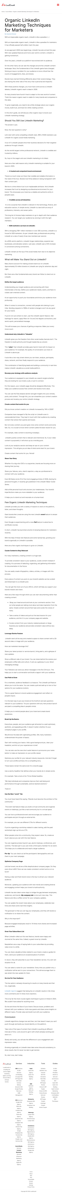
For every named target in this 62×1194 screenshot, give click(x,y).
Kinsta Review (43, 1093)
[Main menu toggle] (58, 4)
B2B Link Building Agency (31, 1092)
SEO (16, 1068)
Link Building (19, 1074)
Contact (31, 1181)
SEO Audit (18, 1080)
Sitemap (31, 1185)
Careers (31, 1183)
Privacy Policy (31, 1187)
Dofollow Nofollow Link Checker (43, 1070)
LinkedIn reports (10, 991)
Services (20, 1068)
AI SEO (55, 1068)
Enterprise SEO (55, 1093)
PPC (31, 1177)
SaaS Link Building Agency (31, 1076)
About (31, 1173)
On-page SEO (18, 1076)
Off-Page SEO (19, 1078)
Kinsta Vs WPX (43, 1091)
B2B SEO (55, 1097)
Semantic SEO (19, 1087)
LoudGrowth (6, 1067)
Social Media (9, 11)
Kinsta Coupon (43, 1107)
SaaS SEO (55, 1082)
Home (3, 11)
